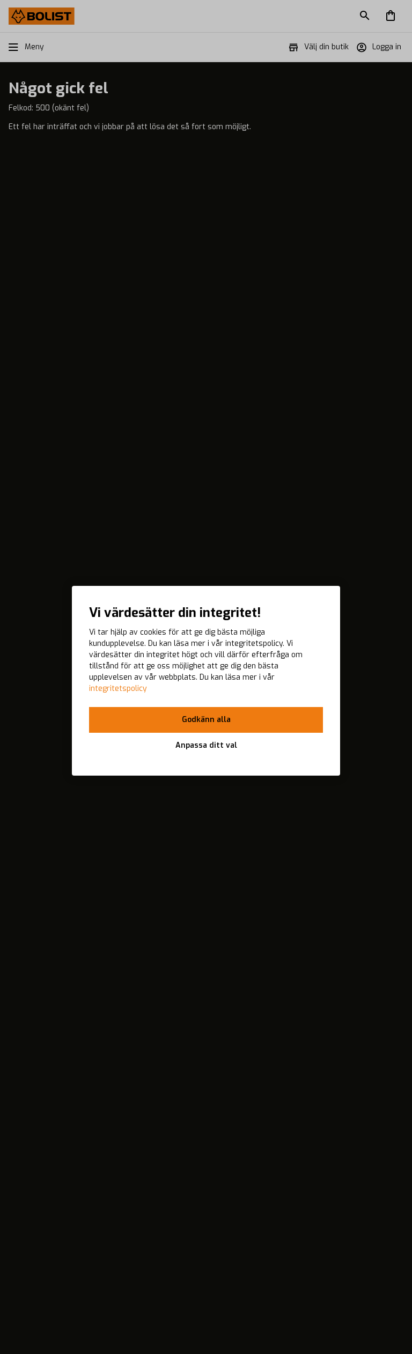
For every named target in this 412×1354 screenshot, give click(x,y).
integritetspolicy (118, 688)
